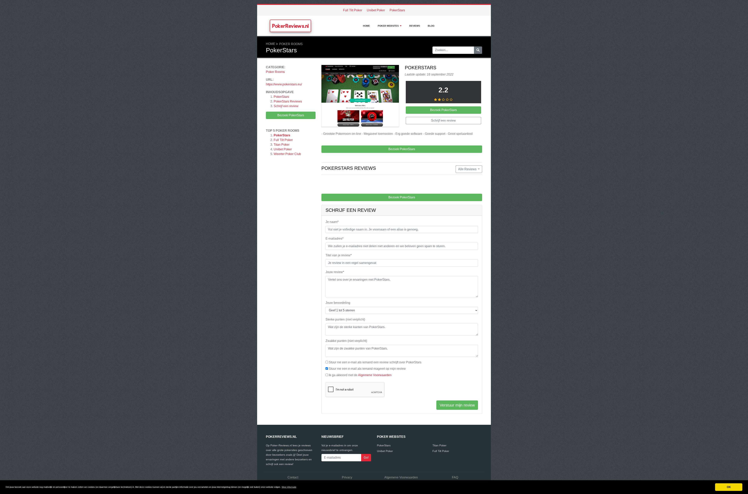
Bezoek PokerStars (290, 115)
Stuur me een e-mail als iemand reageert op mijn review (367, 368)
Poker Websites (388, 26)
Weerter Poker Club (287, 154)
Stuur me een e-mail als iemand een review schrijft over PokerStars (375, 362)
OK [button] (729, 487)
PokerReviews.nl (290, 26)
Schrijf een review (286, 106)
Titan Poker (281, 144)
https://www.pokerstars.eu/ (284, 84)
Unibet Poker (376, 10)
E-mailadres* (334, 238)
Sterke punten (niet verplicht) (345, 319)
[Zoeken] (478, 50)
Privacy (347, 477)
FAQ (455, 477)
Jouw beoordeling (337, 302)
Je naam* (332, 221)
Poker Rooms (291, 44)
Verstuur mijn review (457, 405)
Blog (431, 26)
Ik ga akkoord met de (360, 375)
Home (366, 26)
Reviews (414, 26)
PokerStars (397, 10)
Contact (293, 477)
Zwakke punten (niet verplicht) (346, 340)
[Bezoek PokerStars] (360, 96)
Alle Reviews (467, 169)
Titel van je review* (338, 255)
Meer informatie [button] (289, 487)
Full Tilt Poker (352, 10)
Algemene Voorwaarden (375, 375)
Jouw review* (334, 272)
